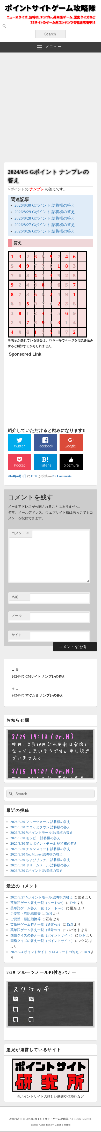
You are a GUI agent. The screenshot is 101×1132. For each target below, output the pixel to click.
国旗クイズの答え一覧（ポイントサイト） (42, 935)
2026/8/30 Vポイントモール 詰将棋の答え (41, 833)
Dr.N (34, 476)
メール (17, 616)
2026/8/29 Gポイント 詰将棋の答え (45, 212)
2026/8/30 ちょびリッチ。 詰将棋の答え (40, 860)
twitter (19, 446)
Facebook (45, 446)
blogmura (71, 465)
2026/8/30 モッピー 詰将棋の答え (35, 838)
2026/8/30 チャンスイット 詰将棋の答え (40, 849)
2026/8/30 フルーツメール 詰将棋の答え (40, 822)
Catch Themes (62, 1124)
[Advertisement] (50, 105)
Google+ (71, 446)
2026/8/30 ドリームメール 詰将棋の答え (40, 865)
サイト (17, 635)
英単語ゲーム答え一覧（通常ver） (36, 924)
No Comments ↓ (63, 476)
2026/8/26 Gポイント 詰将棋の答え (45, 231)
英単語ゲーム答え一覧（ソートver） (37, 903)
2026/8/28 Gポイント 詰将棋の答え (45, 218)
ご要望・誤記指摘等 (25, 914)
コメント (20, 533)
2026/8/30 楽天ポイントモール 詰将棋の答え (43, 843)
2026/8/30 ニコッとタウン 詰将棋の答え (40, 827)
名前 (15, 597)
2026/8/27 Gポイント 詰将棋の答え (45, 225)
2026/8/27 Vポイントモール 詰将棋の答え (41, 897)
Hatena (45, 465)
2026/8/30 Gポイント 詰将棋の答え (45, 205)
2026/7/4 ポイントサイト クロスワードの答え (44, 952)
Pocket (19, 465)
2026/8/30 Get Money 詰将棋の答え (36, 854)
